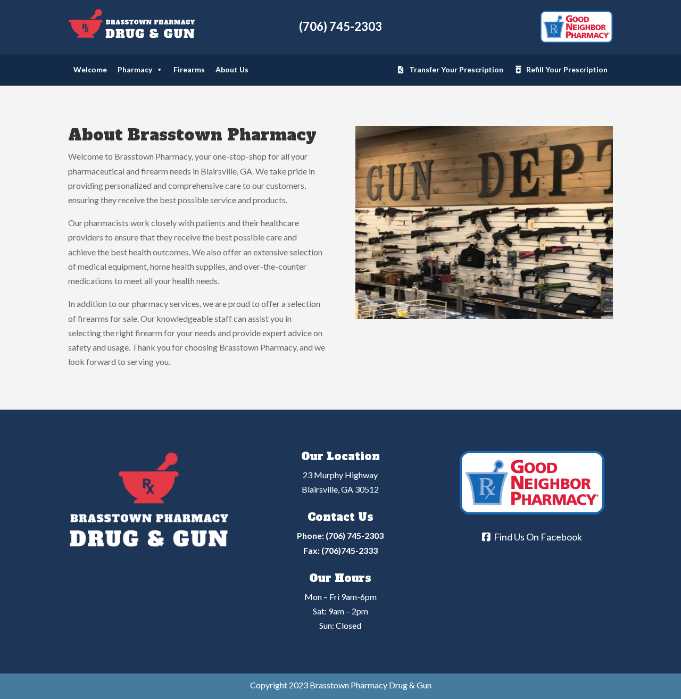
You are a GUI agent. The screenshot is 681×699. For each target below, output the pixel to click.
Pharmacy (135, 69)
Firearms (189, 69)
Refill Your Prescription (567, 69)
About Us (231, 69)
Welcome (90, 69)
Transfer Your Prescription (456, 69)
